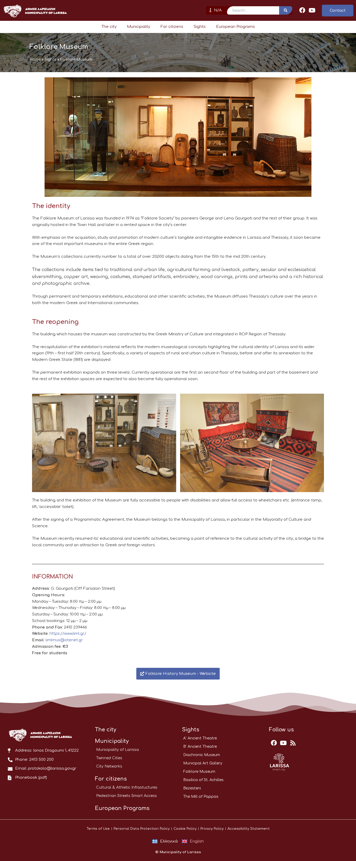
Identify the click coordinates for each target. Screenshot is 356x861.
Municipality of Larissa (117, 750)
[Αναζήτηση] (285, 10)
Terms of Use (98, 829)
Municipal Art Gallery (202, 763)
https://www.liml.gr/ (68, 633)
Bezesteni (192, 788)
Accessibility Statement (249, 829)
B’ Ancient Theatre (200, 747)
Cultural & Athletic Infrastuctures (126, 787)
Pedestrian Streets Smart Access (126, 796)
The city (108, 26)
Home (35, 59)
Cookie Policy (185, 829)
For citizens (172, 26)
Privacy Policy (212, 829)
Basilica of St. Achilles (203, 780)
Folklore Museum (199, 772)
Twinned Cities (109, 758)
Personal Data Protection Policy (142, 829)
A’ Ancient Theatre (200, 738)
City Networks (109, 766)
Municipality (138, 26)
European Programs (235, 26)
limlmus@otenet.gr (64, 640)
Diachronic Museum (201, 755)
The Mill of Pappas (200, 797)
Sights (200, 26)
